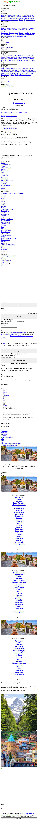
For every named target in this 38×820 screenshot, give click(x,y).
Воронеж (3, 16)
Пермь (26, 20)
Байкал (21, 28)
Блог (2, 42)
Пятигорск (4, 18)
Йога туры (4, 249)
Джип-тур (4, 243)
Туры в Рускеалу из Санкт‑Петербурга (12, 193)
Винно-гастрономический (9, 238)
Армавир (19, 527)
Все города (4, 190)
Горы (2, 246)
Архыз (17, 28)
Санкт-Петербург (27, 15)
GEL (12, 47)
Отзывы (6, 42)
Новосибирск (19, 512)
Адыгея (8, 28)
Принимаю (19, 818)
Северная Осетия (28, 34)
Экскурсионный (6, 235)
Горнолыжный (5, 240)
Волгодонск (19, 538)
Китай (16, 33)
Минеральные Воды (21, 18)
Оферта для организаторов (9, 116)
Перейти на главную (19, 103)
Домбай (9, 29)
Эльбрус (12, 36)
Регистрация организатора (9, 128)
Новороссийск (11, 16)
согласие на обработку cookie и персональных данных (17, 814)
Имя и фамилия (5, 321)
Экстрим (3, 241)
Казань (21, 20)
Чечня (8, 36)
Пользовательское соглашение (18, 332)
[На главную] (10, 2)
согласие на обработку (7, 334)
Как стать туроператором (8, 256)
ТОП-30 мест (5, 262)
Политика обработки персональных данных (14, 112)
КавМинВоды (29, 29)
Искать (19, 305)
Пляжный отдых (6, 248)
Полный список (5, 232)
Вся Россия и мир (19, 573)
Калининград (5, 33)
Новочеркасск (19, 544)
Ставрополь (30, 16)
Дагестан (3, 29)
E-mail (2, 323)
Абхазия (3, 28)
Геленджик (19, 531)
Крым (33, 33)
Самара (19, 510)
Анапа (19, 536)
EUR (5, 47)
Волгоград (31, 18)
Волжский (19, 542)
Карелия (11, 33)
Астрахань (4, 20)
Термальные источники (8, 244)
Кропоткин (19, 529)
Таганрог (19, 534)
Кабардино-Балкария (18, 29)
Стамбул (3, 36)
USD (2, 47)
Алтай (13, 28)
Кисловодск (11, 18)
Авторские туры (6, 230)
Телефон (3, 325)
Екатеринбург (19, 508)
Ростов (19, 499)
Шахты (19, 525)
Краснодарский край (25, 33)
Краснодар (4, 15)
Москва (19, 15)
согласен (4, 343)
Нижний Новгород (13, 20)
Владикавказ (23, 16)
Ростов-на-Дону (12, 15)
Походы (3, 236)
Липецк (19, 521)
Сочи (17, 16)
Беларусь (26, 28)
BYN (8, 47)
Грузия (32, 28)
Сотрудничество (6, 260)
